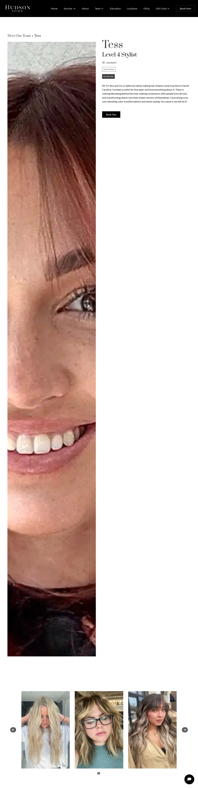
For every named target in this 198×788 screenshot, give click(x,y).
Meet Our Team (19, 35)
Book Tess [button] (111, 114)
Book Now (185, 8)
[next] (185, 729)
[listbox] (99, 8)
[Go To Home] (18, 8)
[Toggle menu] (74, 8)
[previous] (13, 729)
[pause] (98, 773)
